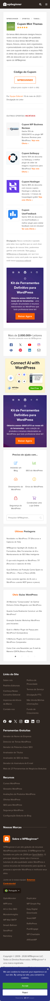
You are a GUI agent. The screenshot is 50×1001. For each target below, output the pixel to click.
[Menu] (46, 4)
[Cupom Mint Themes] (11, 26)
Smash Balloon (10, 925)
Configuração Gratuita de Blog (17, 815)
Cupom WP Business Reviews (32, 126)
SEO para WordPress (12, 804)
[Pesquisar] (40, 4)
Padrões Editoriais (11, 685)
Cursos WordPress (11, 783)
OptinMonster (9, 898)
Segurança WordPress (13, 810)
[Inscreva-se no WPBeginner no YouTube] (29, 344)
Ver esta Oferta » (29, 228)
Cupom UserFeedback (29, 211)
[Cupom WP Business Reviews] (13, 129)
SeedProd (7, 930)
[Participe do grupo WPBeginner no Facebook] (11, 350)
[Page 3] (28, 656)
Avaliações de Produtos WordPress (19, 794)
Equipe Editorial (16, 96)
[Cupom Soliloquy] (13, 158)
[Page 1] (15, 656)
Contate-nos (9, 709)
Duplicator (31, 898)
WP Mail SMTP (10, 919)
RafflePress (32, 923)
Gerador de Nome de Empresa (17, 736)
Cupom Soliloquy (30, 153)
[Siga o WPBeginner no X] (20, 344)
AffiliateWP (32, 939)
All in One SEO (10, 909)
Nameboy (7, 935)
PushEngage (32, 928)
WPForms (7, 903)
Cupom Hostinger (31, 181)
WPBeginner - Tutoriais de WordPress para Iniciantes (12, 4)
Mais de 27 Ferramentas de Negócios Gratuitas (24, 768)
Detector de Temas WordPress (17, 741)
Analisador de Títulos (13, 752)
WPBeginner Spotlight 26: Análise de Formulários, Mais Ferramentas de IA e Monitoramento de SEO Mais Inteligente (23, 551)
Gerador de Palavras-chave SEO (18, 747)
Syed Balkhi (37, 854)
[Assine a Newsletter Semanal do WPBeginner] (38, 350)
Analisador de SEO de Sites (16, 757)
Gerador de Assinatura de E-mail (18, 763)
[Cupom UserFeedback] (13, 214)
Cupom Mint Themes (30, 24)
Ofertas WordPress (11, 799)
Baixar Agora (25, 316)
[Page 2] (22, 656)
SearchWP (31, 918)
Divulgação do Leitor (15, 99)
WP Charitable (33, 934)
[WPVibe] (25, 375)
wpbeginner (25, 80)
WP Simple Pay (34, 903)
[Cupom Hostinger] (13, 186)
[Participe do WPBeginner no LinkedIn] (29, 350)
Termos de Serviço (35, 689)
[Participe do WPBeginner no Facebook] (11, 344)
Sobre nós (8, 680)
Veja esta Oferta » (32, 198)
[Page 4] (34, 656)
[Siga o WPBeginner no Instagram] (38, 344)
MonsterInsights (10, 914)
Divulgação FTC (34, 694)
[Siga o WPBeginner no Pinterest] (20, 350)
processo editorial (23, 260)
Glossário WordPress (12, 788)
